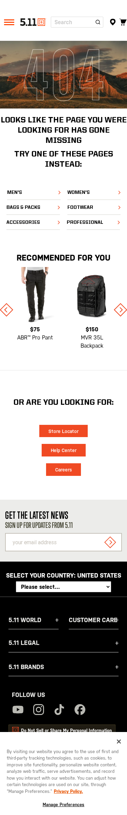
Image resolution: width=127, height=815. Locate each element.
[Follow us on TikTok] (59, 710)
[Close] (118, 741)
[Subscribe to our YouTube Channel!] (18, 710)
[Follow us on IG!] (38, 710)
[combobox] (77, 22)
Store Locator (63, 431)
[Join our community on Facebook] (80, 710)
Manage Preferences (63, 804)
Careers (63, 469)
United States (99, 575)
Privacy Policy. (68, 791)
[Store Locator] (112, 22)
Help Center (64, 450)
